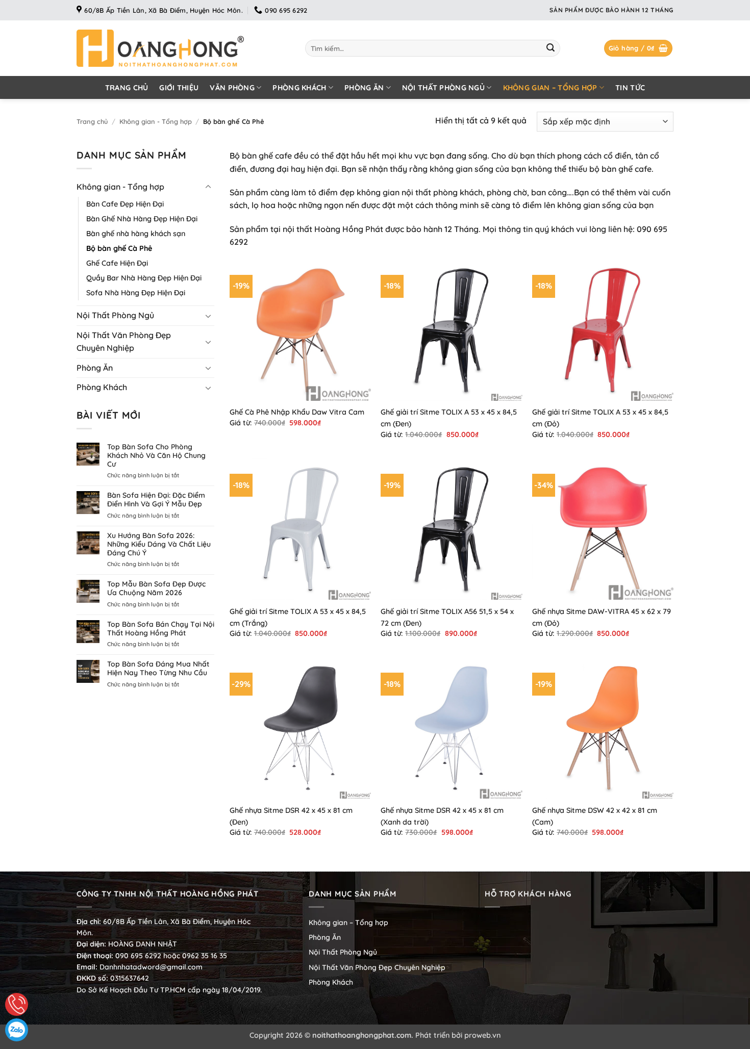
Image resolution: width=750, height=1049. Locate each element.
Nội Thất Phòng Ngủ (443, 87)
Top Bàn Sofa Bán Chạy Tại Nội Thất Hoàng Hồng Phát (160, 628)
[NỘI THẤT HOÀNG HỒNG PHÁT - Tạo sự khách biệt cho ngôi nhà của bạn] (183, 48)
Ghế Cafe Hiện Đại (117, 263)
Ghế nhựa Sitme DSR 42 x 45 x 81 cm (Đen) (291, 816)
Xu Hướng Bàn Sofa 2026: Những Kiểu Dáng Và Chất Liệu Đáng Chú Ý (159, 544)
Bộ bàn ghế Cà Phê (119, 248)
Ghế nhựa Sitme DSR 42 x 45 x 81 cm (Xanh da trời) (442, 816)
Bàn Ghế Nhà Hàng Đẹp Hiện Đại (141, 218)
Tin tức (630, 87)
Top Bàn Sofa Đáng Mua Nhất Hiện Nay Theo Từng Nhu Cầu (158, 668)
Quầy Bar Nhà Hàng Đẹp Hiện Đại (144, 278)
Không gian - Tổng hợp (155, 121)
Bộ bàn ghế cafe (261, 155)
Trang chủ (126, 87)
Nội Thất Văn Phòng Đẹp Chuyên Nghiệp (124, 341)
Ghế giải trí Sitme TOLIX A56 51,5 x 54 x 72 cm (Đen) (447, 617)
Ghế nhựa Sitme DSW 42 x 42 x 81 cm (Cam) (594, 816)
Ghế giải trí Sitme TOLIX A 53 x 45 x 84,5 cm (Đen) (449, 417)
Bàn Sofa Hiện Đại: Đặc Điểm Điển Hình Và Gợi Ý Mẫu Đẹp (156, 499)
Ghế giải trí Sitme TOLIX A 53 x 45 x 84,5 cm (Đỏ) (600, 417)
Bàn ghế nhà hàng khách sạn (135, 233)
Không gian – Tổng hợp (550, 87)
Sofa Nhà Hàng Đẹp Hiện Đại (135, 292)
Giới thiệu (178, 87)
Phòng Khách (299, 87)
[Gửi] (550, 48)
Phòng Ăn (364, 87)
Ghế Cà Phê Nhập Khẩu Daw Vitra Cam (297, 412)
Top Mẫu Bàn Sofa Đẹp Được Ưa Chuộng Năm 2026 (156, 588)
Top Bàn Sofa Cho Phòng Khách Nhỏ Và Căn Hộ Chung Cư (156, 455)
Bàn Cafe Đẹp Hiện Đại (125, 204)
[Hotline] (16, 1004)
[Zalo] (16, 1029)
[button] (638, 48)
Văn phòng (232, 87)
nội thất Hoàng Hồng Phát (333, 229)
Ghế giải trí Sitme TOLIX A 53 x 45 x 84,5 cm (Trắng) (298, 617)
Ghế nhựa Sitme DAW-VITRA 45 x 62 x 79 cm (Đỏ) (601, 617)
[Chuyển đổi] (208, 187)
